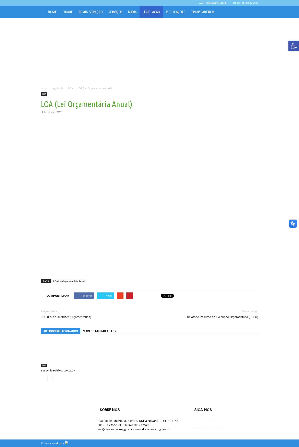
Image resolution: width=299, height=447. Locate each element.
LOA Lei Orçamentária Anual (69, 281)
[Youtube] (57, 3)
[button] (253, 12)
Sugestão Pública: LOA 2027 (58, 370)
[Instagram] (51, 3)
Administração (91, 12)
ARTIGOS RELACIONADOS (60, 331)
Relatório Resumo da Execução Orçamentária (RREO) (222, 317)
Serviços (115, 12)
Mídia (132, 12)
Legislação (151, 12)
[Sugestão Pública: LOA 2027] (61, 353)
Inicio (44, 88)
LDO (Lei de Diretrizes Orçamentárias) (66, 317)
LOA (44, 94)
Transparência (203, 12)
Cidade (67, 12)
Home (52, 12)
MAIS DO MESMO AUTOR (99, 331)
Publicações (175, 12)
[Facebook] (44, 3)
